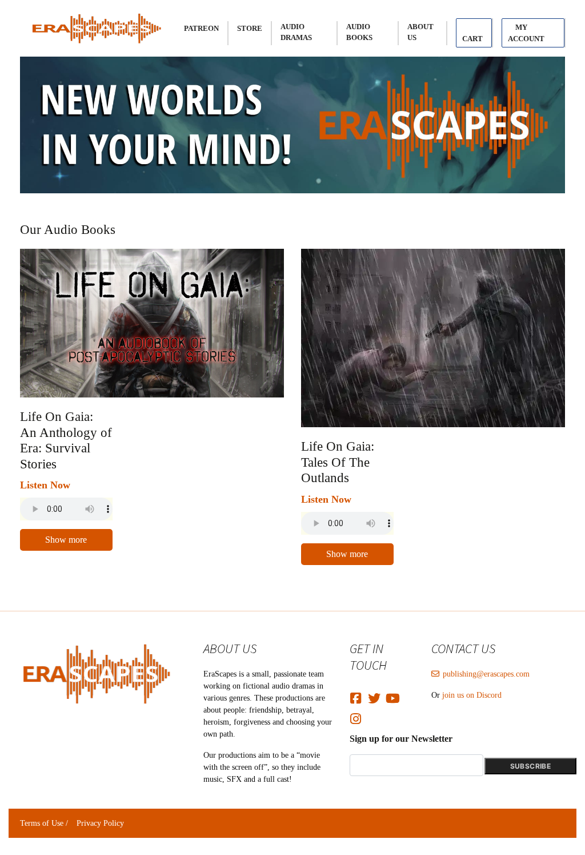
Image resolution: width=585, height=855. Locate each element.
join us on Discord (472, 695)
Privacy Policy (100, 823)
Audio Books (359, 32)
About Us (420, 32)
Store (249, 28)
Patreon (201, 28)
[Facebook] (357, 695)
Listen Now (45, 485)
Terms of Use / (44, 823)
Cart (472, 38)
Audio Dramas (296, 32)
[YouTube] (393, 695)
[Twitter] (375, 695)
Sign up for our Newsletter (401, 738)
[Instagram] (357, 715)
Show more (66, 539)
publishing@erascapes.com (486, 674)
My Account (526, 33)
